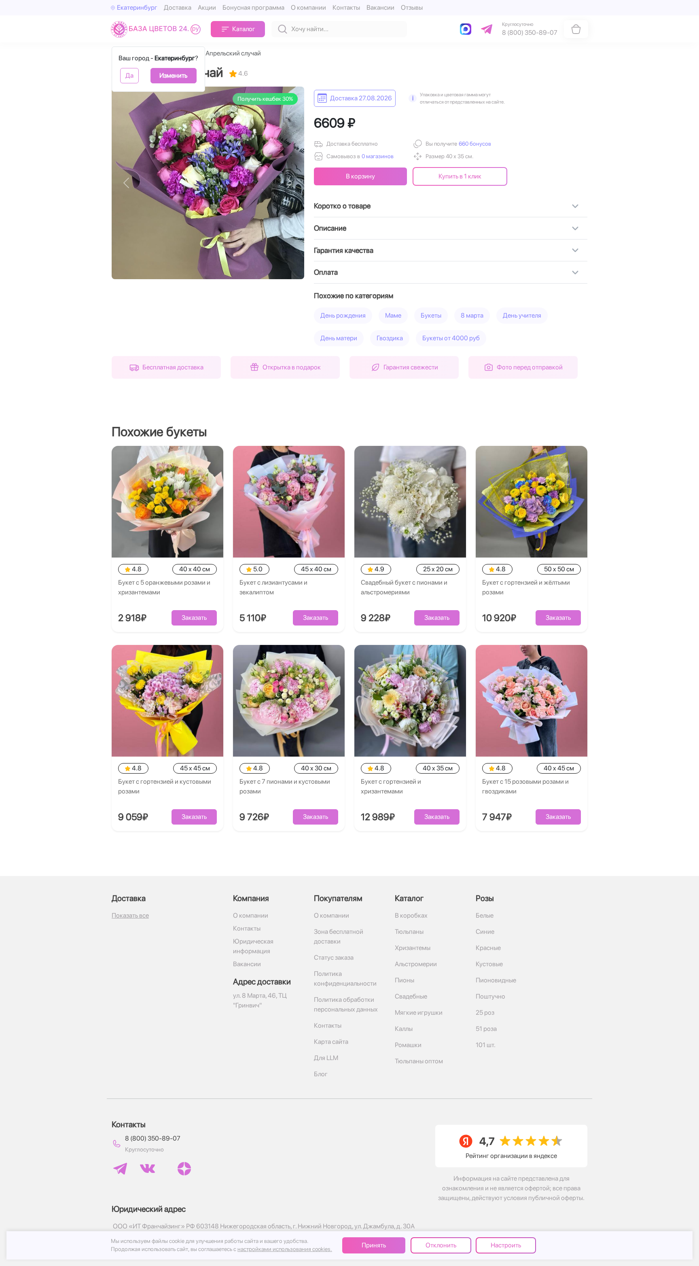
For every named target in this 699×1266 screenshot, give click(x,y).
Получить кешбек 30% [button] (265, 98)
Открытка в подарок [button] (292, 367)
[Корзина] (576, 29)
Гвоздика (390, 338)
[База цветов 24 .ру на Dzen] (184, 1168)
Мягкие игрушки (419, 1012)
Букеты (431, 315)
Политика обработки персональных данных (346, 1004)
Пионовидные (496, 980)
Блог (321, 1074)
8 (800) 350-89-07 (152, 1138)
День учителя (522, 315)
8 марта (472, 315)
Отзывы (412, 7)
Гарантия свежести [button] (410, 367)
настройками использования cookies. (284, 1249)
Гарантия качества (343, 250)
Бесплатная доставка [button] (172, 367)
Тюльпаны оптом (419, 1061)
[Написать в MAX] (467, 29)
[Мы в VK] (147, 1168)
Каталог (243, 29)
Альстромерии (416, 964)
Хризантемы (412, 948)
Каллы (404, 1029)
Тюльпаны (409, 931)
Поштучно (490, 996)
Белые (485, 915)
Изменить (173, 75)
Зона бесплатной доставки (338, 936)
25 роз (485, 1012)
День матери (338, 338)
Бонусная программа (253, 7)
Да (129, 75)
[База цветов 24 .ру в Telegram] (120, 1168)
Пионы (404, 980)
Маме (393, 315)
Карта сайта (331, 1041)
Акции (207, 7)
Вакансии (380, 7)
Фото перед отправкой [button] (530, 367)
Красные (488, 948)
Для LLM (326, 1058)
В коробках (411, 915)
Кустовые (489, 964)
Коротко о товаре (342, 205)
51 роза (486, 1029)
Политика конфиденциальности (345, 978)
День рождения (343, 315)
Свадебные (411, 996)
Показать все (130, 915)
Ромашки (408, 1045)
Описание (330, 228)
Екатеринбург (137, 7)
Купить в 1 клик (459, 176)
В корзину (360, 176)
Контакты (346, 7)
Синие (485, 931)
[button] (474, 144)
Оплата (326, 272)
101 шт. (486, 1045)
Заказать (194, 617)
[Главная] (157, 29)
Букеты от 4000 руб (451, 338)
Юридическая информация (253, 946)
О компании (308, 7)
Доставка (177, 7)
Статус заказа (334, 957)
